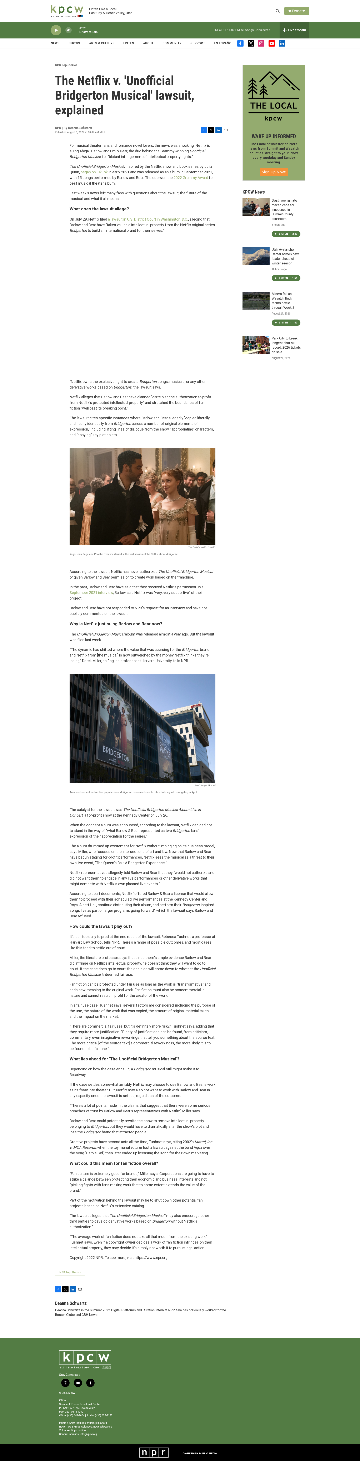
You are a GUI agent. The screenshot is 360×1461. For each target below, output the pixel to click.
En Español (223, 43)
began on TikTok (94, 172)
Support (197, 43)
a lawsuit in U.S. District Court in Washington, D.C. (148, 219)
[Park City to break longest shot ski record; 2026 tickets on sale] (256, 345)
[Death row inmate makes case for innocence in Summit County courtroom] (256, 207)
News (55, 43)
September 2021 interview (91, 592)
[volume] (68, 30)
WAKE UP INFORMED (274, 136)
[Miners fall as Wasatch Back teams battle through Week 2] (256, 301)
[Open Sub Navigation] (63, 43)
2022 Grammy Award (191, 177)
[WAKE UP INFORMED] (274, 96)
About (148, 43)
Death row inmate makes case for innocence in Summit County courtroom (284, 210)
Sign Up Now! (274, 171)
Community (171, 43)
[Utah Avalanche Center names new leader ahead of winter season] (256, 256)
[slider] (75, 30)
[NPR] (154, 1452)
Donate (298, 11)
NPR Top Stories (66, 65)
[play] (56, 30)
